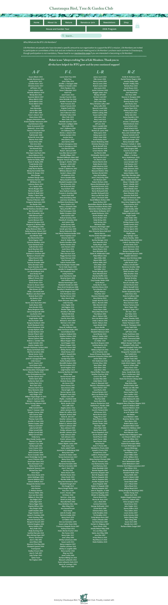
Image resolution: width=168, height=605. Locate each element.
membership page (82, 53)
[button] (109, 22)
